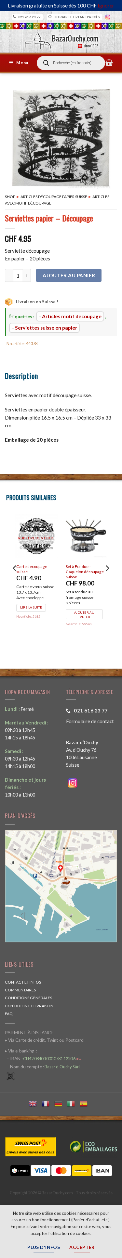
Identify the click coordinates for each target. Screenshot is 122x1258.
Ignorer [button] (106, 5)
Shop (10, 196)
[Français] (48, 1103)
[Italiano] (73, 1103)
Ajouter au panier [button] (37, 620)
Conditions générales (28, 997)
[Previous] (15, 581)
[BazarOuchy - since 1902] (61, 38)
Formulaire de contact (90, 721)
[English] (35, 1103)
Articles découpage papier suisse (53, 196)
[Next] (107, 581)
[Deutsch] (60, 1103)
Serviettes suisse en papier (46, 328)
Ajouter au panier (69, 275)
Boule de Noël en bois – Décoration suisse (37, 569)
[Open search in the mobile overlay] (71, 63)
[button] (19, 63)
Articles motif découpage (72, 316)
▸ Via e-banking (20, 1050)
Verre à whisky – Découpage (82, 569)
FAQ (9, 1013)
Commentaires (20, 990)
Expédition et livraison (29, 1005)
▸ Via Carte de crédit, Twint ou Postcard (44, 1040)
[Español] (86, 1103)
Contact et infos (23, 982)
